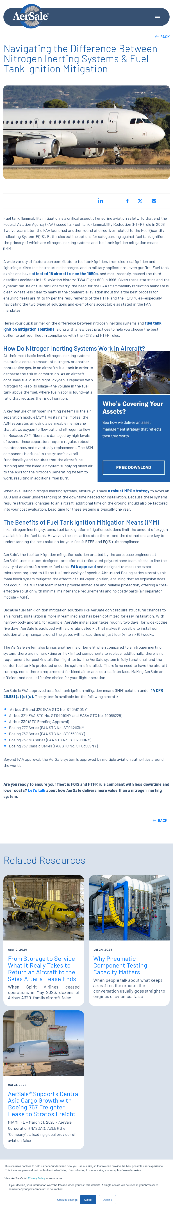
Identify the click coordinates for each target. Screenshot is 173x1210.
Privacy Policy (36, 1178)
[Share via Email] (154, 201)
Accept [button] (88, 1199)
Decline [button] (107, 1199)
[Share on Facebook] (127, 201)
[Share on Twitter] (140, 201)
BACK (165, 36)
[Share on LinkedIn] (100, 201)
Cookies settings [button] (67, 1199)
